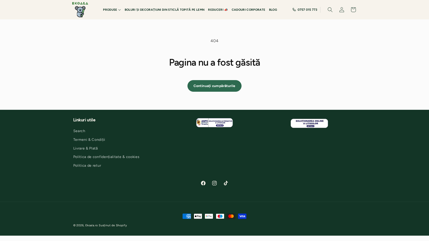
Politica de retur (87, 165)
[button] (112, 10)
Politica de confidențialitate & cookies (106, 157)
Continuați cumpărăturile (214, 86)
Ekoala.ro (91, 225)
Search (79, 131)
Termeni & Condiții (89, 139)
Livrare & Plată (85, 148)
